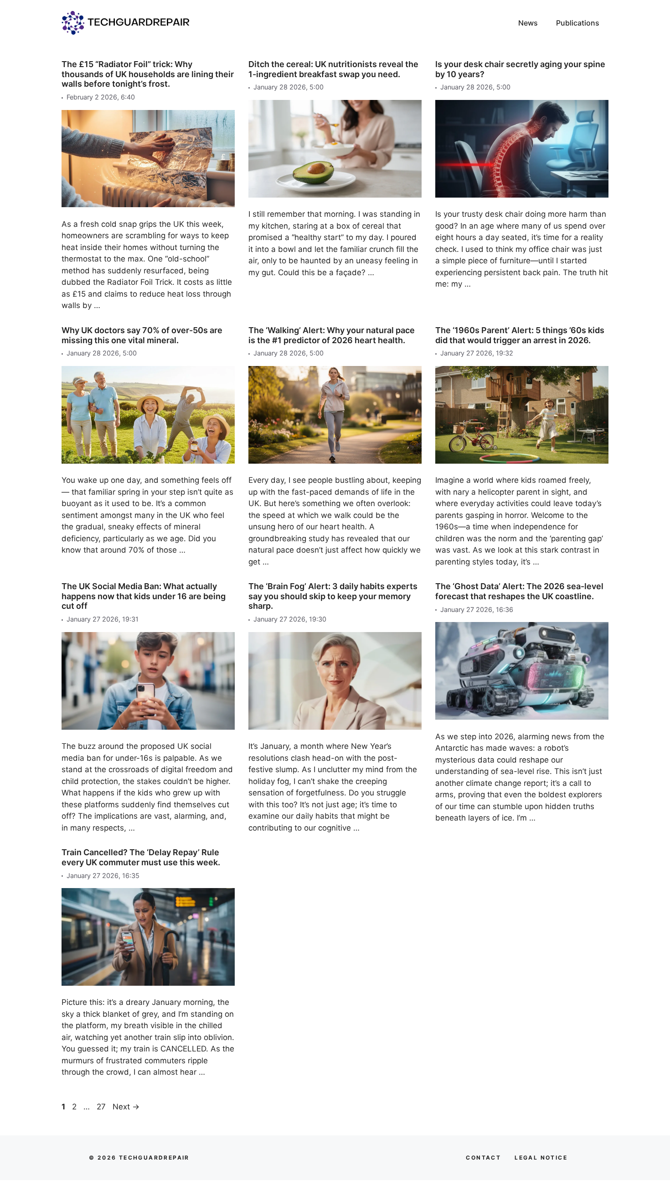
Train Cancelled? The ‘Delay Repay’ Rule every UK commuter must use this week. (141, 857)
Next (126, 1106)
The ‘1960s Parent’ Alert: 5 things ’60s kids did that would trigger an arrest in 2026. (519, 335)
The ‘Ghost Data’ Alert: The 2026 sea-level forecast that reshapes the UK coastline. (519, 591)
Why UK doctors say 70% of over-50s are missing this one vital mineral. (142, 335)
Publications (577, 22)
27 (102, 1106)
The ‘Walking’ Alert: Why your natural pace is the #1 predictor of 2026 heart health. (331, 335)
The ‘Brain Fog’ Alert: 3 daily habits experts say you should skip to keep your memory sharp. (332, 596)
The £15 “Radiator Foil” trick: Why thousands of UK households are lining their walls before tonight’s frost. (148, 74)
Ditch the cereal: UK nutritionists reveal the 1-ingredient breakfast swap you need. (333, 69)
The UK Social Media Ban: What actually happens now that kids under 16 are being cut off (144, 596)
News (528, 22)
